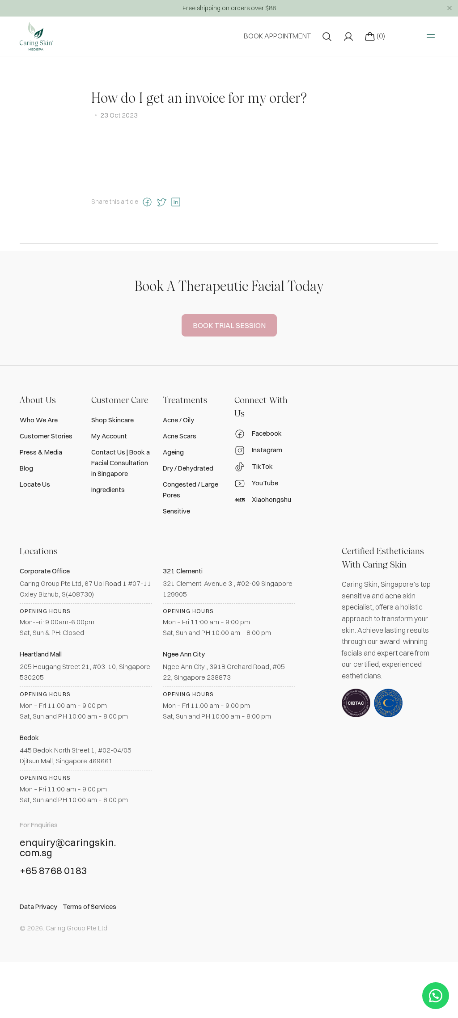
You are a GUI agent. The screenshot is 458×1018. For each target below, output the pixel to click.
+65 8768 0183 (53, 871)
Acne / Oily (178, 420)
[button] (435, 995)
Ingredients (108, 489)
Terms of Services (89, 906)
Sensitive (176, 511)
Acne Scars (179, 436)
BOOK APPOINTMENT (277, 35)
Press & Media (41, 452)
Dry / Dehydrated (188, 468)
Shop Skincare (112, 420)
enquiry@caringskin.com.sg (68, 847)
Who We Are (39, 420)
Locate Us (35, 484)
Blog (26, 468)
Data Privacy (38, 906)
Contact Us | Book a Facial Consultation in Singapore (120, 463)
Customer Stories (46, 436)
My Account (109, 436)
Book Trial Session (229, 325)
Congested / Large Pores (190, 489)
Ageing (173, 452)
